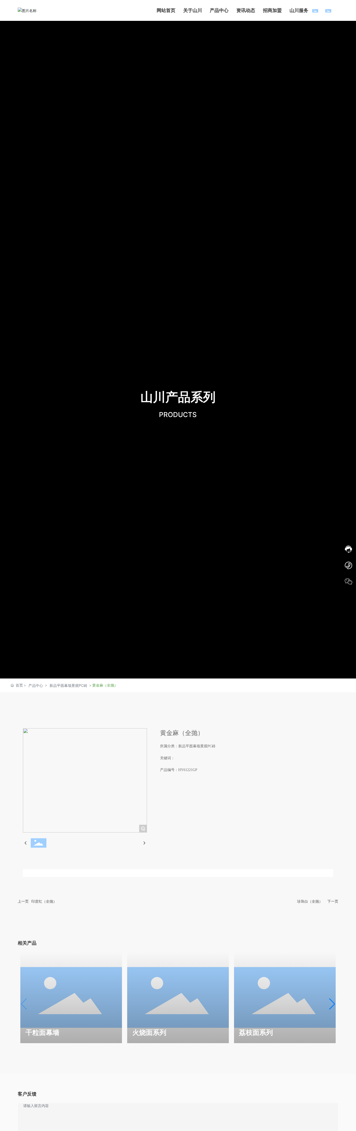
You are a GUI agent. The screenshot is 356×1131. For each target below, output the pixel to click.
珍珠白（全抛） (310, 901)
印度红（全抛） (44, 901)
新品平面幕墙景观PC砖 (68, 685)
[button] (332, 1004)
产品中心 (35, 685)
